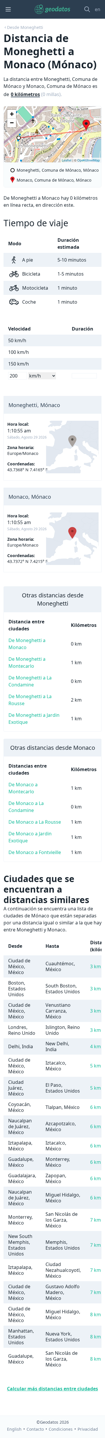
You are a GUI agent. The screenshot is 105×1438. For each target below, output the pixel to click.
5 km (95, 1066)
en (97, 9)
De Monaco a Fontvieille (34, 852)
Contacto (35, 1429)
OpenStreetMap (88, 160)
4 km (95, 1046)
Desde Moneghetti (25, 27)
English (14, 1429)
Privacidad (88, 1429)
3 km (95, 966)
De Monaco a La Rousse (34, 822)
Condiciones (61, 1429)
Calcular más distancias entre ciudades (52, 1388)
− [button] (12, 122)
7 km (95, 1220)
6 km (95, 1107)
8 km (95, 1314)
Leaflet (66, 160)
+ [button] (12, 114)
